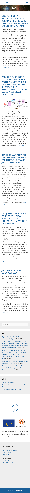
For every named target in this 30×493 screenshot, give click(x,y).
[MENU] (27, 2)
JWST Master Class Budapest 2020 (12, 271)
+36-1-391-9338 (8, 460)
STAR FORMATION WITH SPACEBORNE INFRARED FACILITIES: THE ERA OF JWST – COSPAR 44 (14, 159)
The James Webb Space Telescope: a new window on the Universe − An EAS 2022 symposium (14, 218)
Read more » (6, 68)
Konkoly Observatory (8, 382)
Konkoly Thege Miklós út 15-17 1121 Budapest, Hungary (12, 452)
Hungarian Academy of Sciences (12, 390)
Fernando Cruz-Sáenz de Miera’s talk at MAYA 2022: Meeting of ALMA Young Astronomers (14, 368)
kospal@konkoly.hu (9, 462)
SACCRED (5, 2)
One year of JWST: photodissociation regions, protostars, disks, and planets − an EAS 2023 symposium (15, 21)
